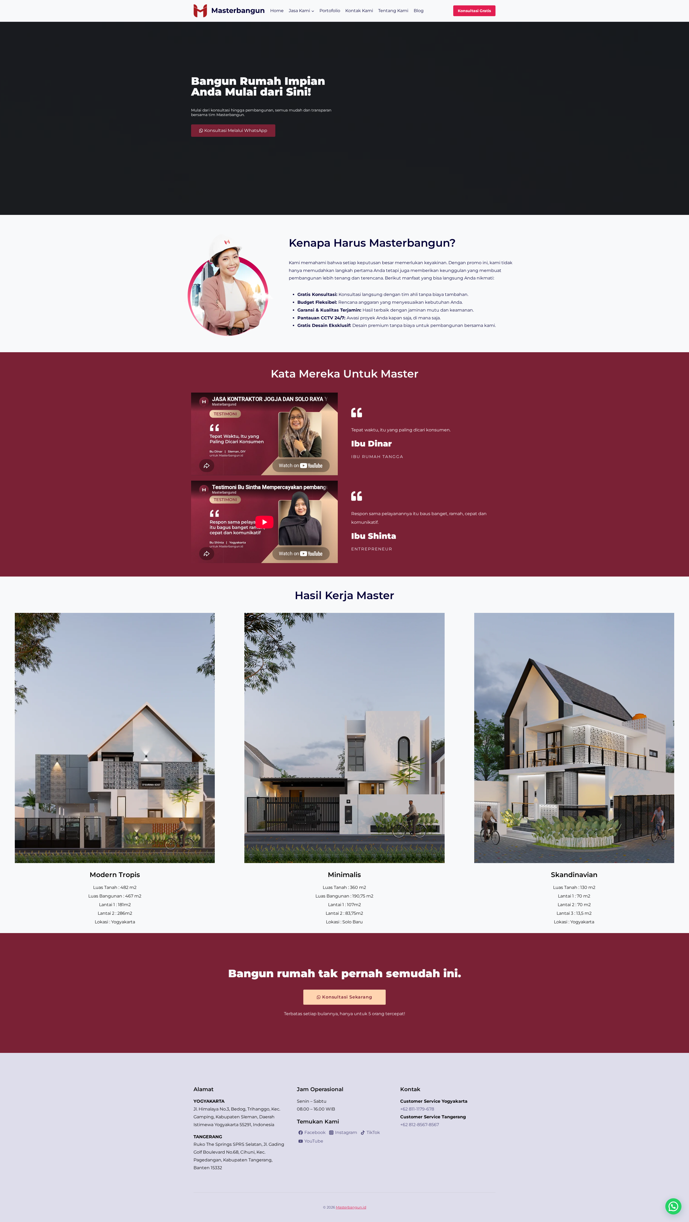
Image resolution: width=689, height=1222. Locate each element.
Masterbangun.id (351, 1207)
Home (277, 10)
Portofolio (329, 10)
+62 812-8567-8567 (419, 1124)
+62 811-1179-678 (417, 1109)
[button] (673, 1206)
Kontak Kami (359, 10)
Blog (419, 10)
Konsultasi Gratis (474, 10)
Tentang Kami (393, 10)
